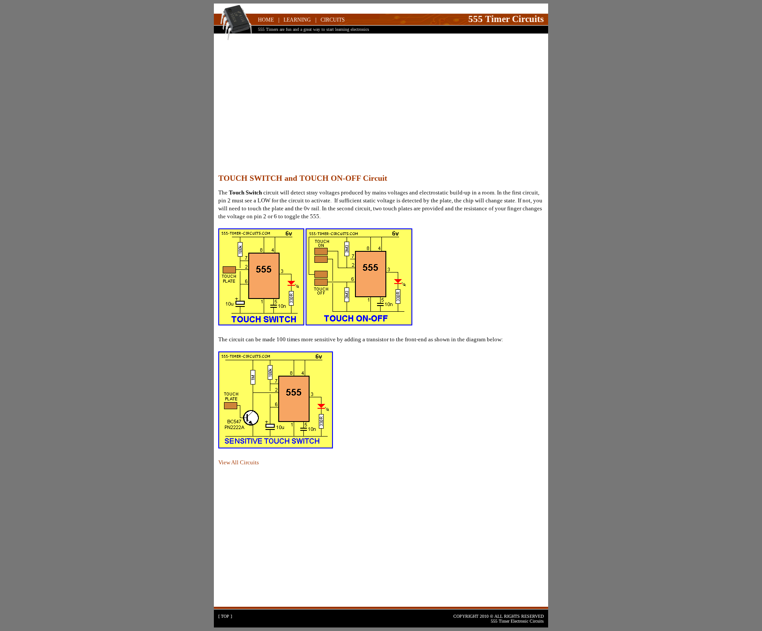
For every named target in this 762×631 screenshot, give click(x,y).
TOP (225, 616)
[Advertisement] (381, 108)
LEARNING (297, 20)
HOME (266, 20)
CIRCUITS (333, 20)
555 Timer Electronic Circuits (517, 621)
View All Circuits (238, 462)
